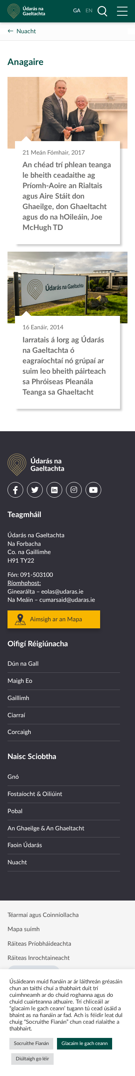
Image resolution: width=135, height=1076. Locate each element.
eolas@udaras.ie (62, 592)
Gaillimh (18, 698)
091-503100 (36, 575)
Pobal (15, 811)
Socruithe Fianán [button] (31, 1043)
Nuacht (26, 31)
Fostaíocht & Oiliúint (35, 794)
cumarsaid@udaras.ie (67, 600)
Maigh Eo (20, 681)
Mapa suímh (24, 929)
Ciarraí (16, 715)
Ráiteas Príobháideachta (39, 944)
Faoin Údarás (25, 845)
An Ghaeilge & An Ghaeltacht (46, 828)
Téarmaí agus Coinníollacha (43, 915)
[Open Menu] (122, 11)
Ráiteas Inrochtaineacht (39, 958)
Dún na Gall (23, 664)
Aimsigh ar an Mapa (56, 619)
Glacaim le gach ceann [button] (85, 1043)
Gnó (13, 777)
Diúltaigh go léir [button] (32, 1059)
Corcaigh (19, 732)
